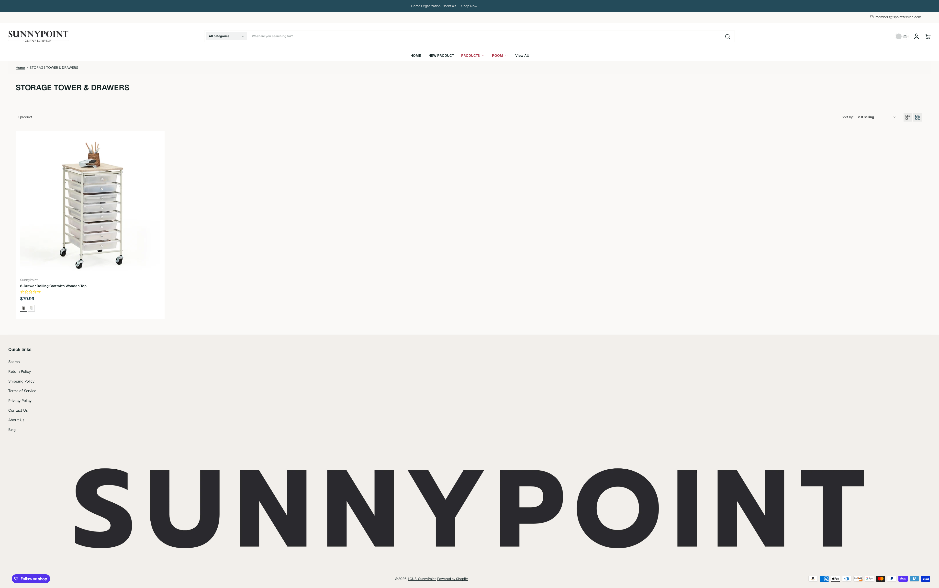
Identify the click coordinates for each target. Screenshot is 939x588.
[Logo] (38, 36)
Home (20, 67)
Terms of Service (22, 390)
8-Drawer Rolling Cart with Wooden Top (53, 286)
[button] (226, 36)
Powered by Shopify (452, 579)
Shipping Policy (21, 381)
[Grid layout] (917, 117)
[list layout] (908, 117)
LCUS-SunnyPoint (422, 579)
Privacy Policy (20, 400)
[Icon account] (916, 36)
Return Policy (19, 371)
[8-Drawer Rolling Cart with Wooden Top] (90, 205)
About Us (16, 420)
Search (14, 361)
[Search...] (727, 36)
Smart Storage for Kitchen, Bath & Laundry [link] (469, 6)
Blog (12, 429)
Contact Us (18, 410)
